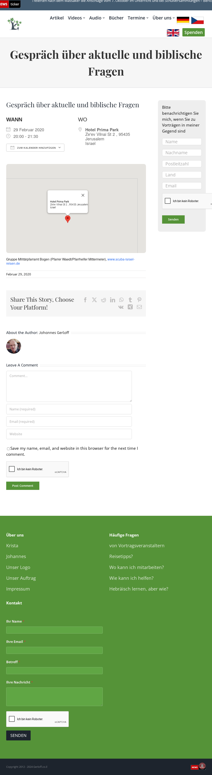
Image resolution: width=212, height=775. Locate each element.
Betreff (13, 662)
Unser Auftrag (21, 578)
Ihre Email (16, 642)
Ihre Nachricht (19, 682)
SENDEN (18, 735)
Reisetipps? (121, 556)
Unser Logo (18, 567)
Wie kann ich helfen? (131, 578)
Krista (12, 545)
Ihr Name (15, 621)
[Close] (83, 195)
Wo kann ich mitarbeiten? (136, 567)
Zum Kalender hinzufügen (36, 148)
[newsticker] (14, 18)
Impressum (18, 589)
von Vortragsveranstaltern (137, 545)
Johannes (16, 556)
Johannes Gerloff (54, 332)
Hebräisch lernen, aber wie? (138, 589)
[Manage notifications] (202, 766)
